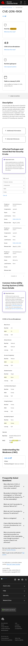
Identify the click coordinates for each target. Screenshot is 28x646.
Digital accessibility (19, 640)
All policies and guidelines (6, 640)
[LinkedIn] (15, 580)
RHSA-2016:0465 (17, 243)
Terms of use (17, 638)
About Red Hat (4, 623)
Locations (17, 625)
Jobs (16, 623)
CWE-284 (7, 458)
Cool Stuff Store (18, 628)
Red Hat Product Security (13, 564)
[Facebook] (22, 580)
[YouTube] (19, 580)
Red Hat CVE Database (7, 7)
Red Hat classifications (17, 308)
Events (2, 625)
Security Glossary (10, 550)
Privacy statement (5, 638)
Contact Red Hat (5, 626)
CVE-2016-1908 (19, 7)
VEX (3, 16)
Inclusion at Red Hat (5, 628)
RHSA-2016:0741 (17, 219)
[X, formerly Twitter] (26, 580)
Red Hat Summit (4, 630)
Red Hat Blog (18, 626)
